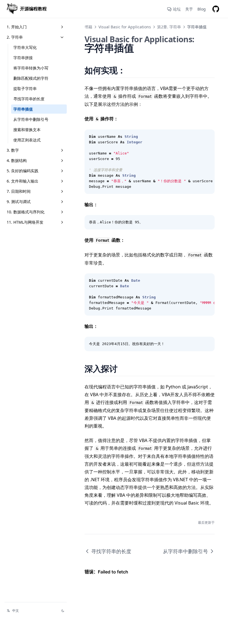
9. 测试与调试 (19, 201)
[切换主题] (63, 611)
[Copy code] (207, 137)
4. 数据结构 (17, 160)
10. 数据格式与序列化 (25, 211)
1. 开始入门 (17, 26)
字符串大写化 (25, 47)
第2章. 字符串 (169, 26)
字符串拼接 (23, 57)
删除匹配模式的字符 (30, 78)
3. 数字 (13, 150)
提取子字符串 (25, 88)
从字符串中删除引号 (30, 119)
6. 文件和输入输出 (22, 181)
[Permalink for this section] (132, 70)
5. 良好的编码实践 (22, 170)
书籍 (88, 26)
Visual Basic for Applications (124, 26)
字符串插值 (23, 109)
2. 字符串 (15, 37)
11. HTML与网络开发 (25, 222)
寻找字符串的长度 (28, 98)
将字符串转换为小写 (30, 68)
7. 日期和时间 (19, 191)
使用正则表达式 (27, 140)
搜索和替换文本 (27, 129)
